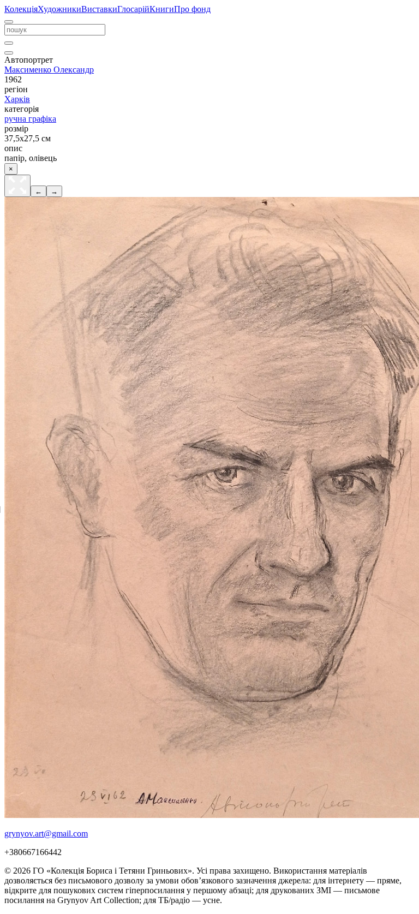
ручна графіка (30, 118)
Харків (17, 99)
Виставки (99, 9)
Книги (161, 9)
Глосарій (133, 9)
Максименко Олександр (49, 69)
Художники (59, 9)
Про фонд (192, 9)
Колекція (21, 9)
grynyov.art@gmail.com (46, 833)
